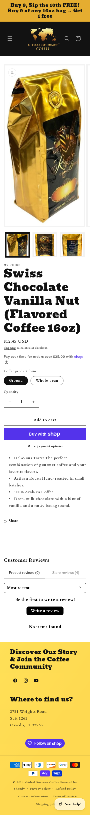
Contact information (33, 796)
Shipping (10, 348)
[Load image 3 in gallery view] (72, 245)
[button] (10, 38)
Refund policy (66, 789)
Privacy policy (40, 789)
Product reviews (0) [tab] (24, 573)
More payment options (45, 446)
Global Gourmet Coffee (42, 782)
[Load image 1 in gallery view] (17, 245)
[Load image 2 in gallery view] (45, 245)
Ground (16, 380)
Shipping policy (47, 804)
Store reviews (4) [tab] (65, 573)
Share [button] (13, 520)
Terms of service (64, 796)
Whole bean (47, 380)
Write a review (45, 611)
